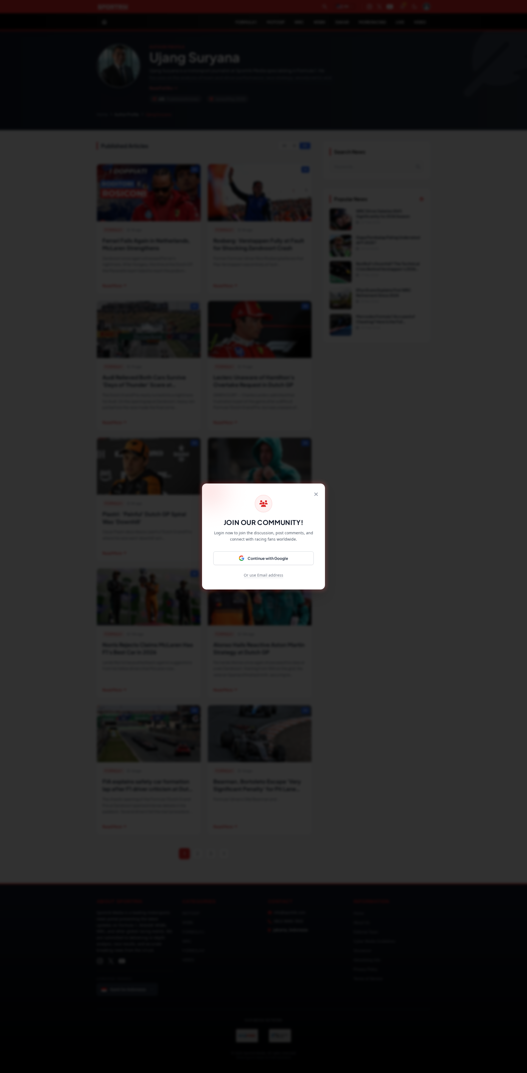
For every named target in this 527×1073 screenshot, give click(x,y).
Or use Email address (263, 575)
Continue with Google (268, 558)
